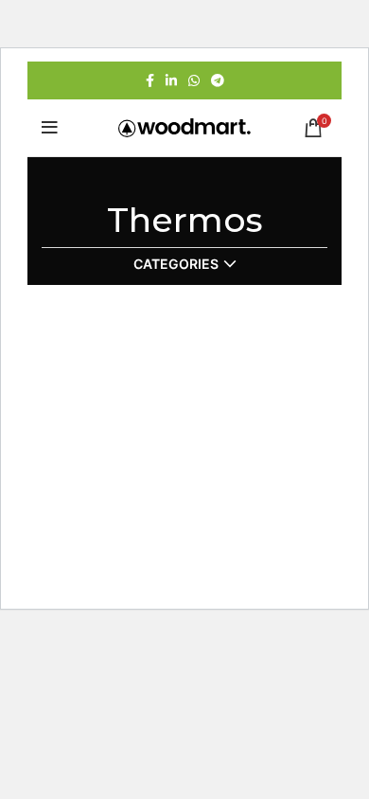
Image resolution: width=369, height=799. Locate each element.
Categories (176, 264)
